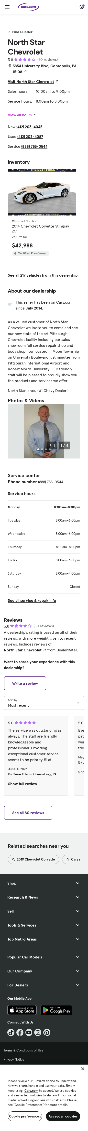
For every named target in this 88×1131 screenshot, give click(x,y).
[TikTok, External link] (10, 1032)
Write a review (25, 683)
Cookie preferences (25, 1116)
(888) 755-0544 (34, 146)
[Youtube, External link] (29, 1032)
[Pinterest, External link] (46, 1032)
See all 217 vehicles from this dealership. (43, 275)
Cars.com (31, 1091)
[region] (44, 1097)
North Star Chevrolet (23, 649)
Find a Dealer (22, 32)
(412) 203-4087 (30, 136)
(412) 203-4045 (29, 126)
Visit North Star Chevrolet (31, 81)
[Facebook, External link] (19, 1032)
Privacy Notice (13, 1059)
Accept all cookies (63, 1116)
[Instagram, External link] (37, 1032)
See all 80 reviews (28, 812)
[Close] (82, 1069)
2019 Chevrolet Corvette (35, 859)
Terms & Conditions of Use (23, 1050)
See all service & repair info (32, 600)
